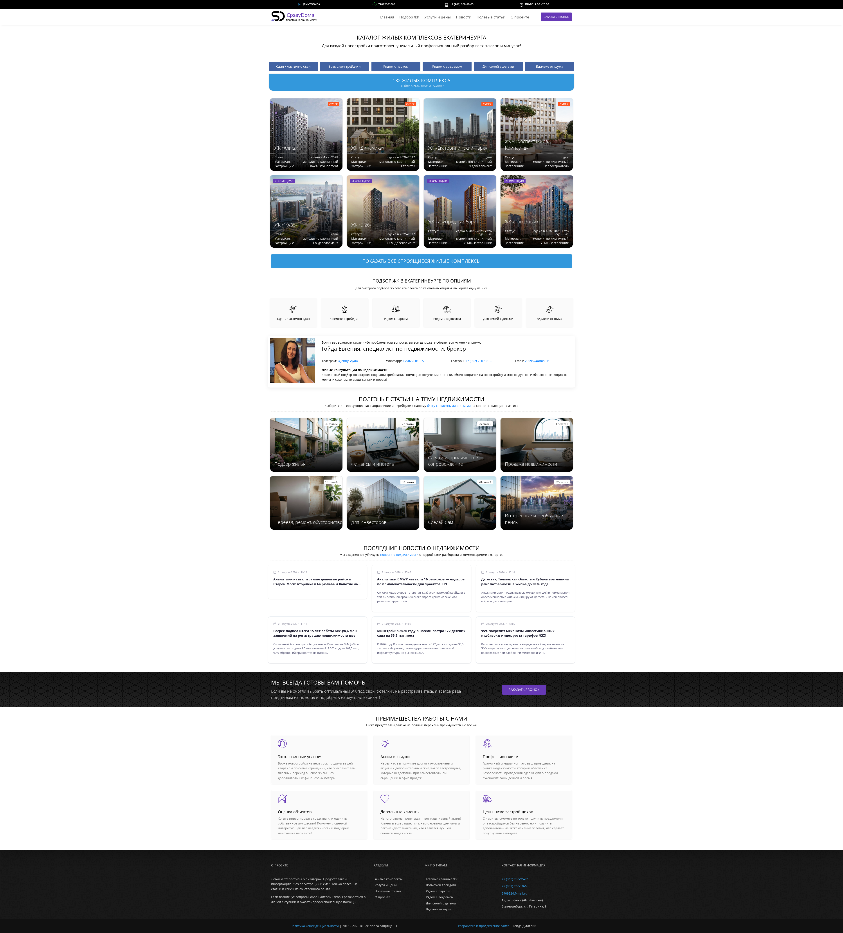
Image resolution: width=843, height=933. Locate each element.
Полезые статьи (491, 17)
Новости (463, 17)
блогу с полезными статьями (449, 406)
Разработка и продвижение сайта (483, 926)
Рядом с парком (438, 891)
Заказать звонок (556, 17)
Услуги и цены (437, 17)
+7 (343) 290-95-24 (515, 879)
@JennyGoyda (348, 361)
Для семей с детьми (441, 903)
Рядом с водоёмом (439, 897)
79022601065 (386, 4)
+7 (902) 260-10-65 (462, 4)
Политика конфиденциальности (314, 926)
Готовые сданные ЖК (442, 879)
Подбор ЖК (409, 17)
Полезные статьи (388, 891)
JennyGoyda (311, 4)
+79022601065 (413, 361)
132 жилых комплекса (421, 82)
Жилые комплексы (389, 879)
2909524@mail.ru (538, 361)
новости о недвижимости (399, 555)
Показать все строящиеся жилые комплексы (421, 261)
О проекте (520, 17)
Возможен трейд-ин (441, 885)
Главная (387, 17)
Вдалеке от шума (438, 909)
